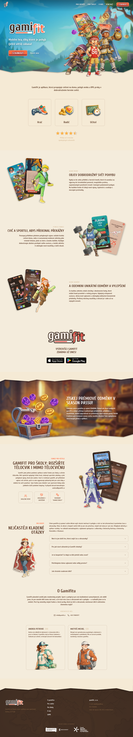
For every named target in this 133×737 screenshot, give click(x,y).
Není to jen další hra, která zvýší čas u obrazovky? (70, 539)
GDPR (49, 715)
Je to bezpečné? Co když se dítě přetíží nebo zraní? (70, 555)
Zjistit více (34, 53)
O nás (101, 4)
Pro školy (92, 4)
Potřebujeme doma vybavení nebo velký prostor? (69, 563)
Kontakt (109, 4)
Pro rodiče (80, 4)
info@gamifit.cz (98, 704)
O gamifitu (50, 700)
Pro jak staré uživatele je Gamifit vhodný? (67, 547)
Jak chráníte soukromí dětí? (62, 571)
